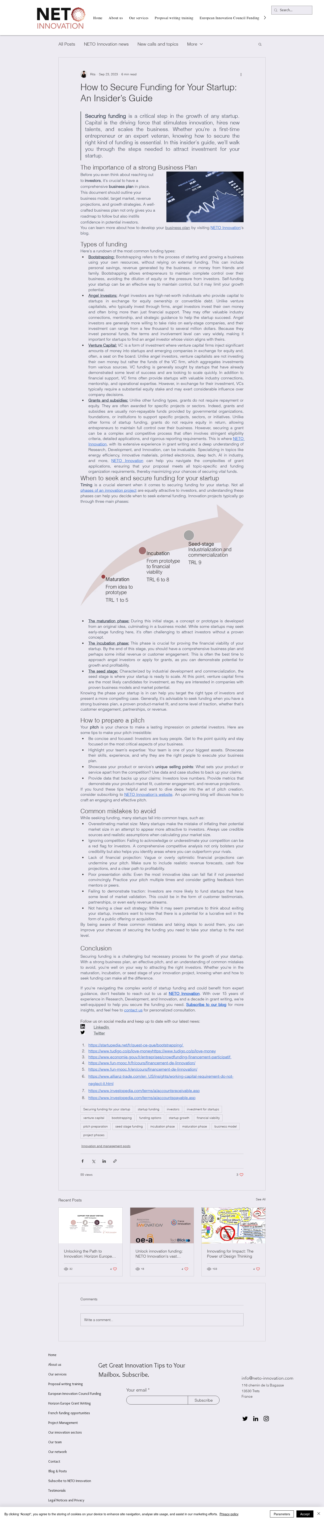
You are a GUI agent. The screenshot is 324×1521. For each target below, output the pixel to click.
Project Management (63, 1423)
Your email (136, 1390)
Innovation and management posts (105, 1146)
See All (261, 1199)
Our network (57, 1452)
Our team (55, 1442)
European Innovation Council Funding (74, 1394)
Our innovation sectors (65, 1432)
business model (225, 1126)
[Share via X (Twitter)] (93, 1161)
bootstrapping (122, 1118)
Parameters (282, 1514)
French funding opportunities (69, 1413)
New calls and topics (158, 44)
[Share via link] (115, 1161)
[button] (260, 44)
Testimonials (57, 1490)
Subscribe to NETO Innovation (69, 1481)
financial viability (208, 1118)
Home (52, 1355)
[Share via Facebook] (82, 1161)
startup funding (148, 1109)
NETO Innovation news (106, 44)
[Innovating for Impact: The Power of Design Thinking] (233, 1225)
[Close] (318, 1513)
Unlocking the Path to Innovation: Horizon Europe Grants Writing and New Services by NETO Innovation (90, 1254)
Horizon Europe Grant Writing (69, 1403)
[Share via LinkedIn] (104, 1161)
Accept (305, 1514)
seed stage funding (129, 1126)
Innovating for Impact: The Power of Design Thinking (230, 1254)
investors (173, 1109)
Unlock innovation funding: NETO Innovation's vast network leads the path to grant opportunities (159, 1254)
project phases (93, 1135)
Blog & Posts (57, 1471)
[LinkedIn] (255, 1418)
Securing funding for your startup (106, 1109)
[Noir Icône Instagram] (266, 1418)
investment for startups (203, 1109)
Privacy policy (229, 1514)
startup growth (179, 1118)
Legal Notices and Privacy (66, 1500)
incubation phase (162, 1126)
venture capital (93, 1118)
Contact (54, 1461)
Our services (57, 1374)
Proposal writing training (65, 1384)
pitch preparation (95, 1126)
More (192, 44)
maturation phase (194, 1126)
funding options (150, 1118)
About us (54, 1364)
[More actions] (241, 74)
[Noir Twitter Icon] (245, 1418)
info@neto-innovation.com (267, 1378)
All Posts (66, 44)
